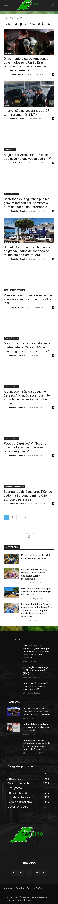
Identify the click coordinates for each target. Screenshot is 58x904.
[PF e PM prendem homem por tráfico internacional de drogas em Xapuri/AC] (11, 592)
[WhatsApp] (37, 873)
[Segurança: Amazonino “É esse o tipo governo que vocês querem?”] (29, 138)
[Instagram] (21, 873)
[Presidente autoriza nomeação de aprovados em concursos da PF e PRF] (29, 278)
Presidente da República (14, 290)
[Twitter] (29, 873)
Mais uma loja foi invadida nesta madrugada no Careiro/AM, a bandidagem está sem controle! (27, 347)
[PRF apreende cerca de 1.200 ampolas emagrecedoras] (11, 559)
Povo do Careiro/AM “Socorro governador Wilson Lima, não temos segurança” (25, 447)
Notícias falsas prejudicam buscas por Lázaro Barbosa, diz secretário (36, 727)
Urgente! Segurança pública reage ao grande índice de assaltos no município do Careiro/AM (27, 251)
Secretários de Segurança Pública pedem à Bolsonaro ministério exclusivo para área (28, 495)
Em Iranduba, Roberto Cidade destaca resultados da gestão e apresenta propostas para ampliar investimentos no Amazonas (36, 610)
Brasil (7, 105)
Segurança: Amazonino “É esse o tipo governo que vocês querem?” (35, 686)
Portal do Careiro (18, 74)
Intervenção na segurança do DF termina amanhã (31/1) (26, 112)
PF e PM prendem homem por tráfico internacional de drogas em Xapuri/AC (36, 591)
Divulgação (9, 53)
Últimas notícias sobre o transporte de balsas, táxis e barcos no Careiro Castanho (36, 711)
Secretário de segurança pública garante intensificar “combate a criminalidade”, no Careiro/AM (26, 203)
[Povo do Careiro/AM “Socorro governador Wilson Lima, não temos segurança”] (29, 427)
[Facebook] (14, 873)
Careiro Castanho (11, 194)
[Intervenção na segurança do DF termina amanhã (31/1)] (29, 94)
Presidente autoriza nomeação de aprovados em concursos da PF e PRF (28, 299)
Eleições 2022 (10, 149)
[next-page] (25, 517)
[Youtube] (44, 873)
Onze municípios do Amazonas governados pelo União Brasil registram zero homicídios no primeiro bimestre (36, 651)
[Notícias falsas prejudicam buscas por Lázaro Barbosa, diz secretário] (13, 727)
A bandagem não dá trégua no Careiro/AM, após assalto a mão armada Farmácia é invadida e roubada (27, 397)
